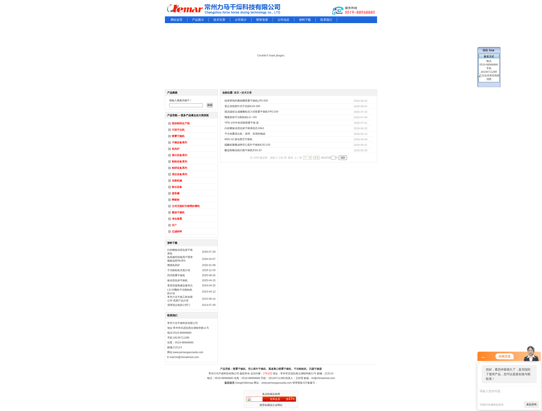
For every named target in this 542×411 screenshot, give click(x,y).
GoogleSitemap (244, 382)
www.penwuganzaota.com (188, 352)
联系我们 (326, 19)
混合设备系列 (179, 174)
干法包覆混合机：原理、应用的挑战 (245, 133)
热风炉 (176, 148)
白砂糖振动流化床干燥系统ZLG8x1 (244, 128)
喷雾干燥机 (178, 136)
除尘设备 (177, 186)
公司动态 (283, 19)
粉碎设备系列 (179, 167)
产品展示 (198, 19)
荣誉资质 (262, 19)
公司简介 (241, 19)
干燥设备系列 (179, 142)
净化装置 (177, 218)
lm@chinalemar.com (323, 378)
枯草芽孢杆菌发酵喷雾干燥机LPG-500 (246, 100)
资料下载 (305, 19)
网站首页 (177, 19)
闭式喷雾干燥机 (176, 275)
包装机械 (177, 180)
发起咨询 (531, 404)
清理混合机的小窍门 (178, 305)
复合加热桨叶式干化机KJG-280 (242, 106)
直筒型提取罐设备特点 (180, 285)
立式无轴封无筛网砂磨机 (186, 206)
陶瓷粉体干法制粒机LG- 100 (241, 117)
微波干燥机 (178, 212)
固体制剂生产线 (181, 123)
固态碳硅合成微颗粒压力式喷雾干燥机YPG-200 (251, 111)
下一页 (307, 157)
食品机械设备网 (271, 394)
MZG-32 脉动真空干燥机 (238, 139)
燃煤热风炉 (173, 265)
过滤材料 (177, 231)
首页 (236, 92)
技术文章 (219, 19)
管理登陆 (297, 382)
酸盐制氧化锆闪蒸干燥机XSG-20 (243, 150)
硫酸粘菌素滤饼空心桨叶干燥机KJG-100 (247, 144)
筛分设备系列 (179, 155)
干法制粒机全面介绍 (178, 270)
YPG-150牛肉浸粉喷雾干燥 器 (242, 122)
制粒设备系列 (179, 161)
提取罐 (176, 193)
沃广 (174, 225)
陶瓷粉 (176, 199)
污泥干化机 (178, 129)
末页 (316, 157)
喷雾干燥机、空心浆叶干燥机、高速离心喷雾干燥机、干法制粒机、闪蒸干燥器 (277, 368)
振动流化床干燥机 (177, 280)
